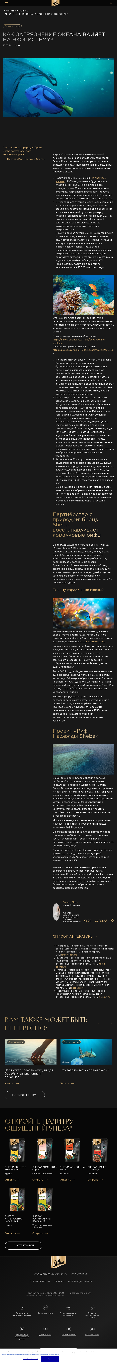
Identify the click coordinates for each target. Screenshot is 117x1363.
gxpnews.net (105, 997)
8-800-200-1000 (54, 1293)
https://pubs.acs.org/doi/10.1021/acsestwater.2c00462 (83, 350)
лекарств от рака (93, 641)
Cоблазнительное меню (50, 1274)
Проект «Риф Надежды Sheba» (26, 159)
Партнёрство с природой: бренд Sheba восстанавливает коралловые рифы (22, 151)
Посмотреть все (25, 1095)
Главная (8, 11)
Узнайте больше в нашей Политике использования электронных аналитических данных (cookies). (30, 1354)
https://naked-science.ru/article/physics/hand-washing (79, 341)
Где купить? (79, 1274)
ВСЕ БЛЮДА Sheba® (80, 1281)
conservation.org (69, 955)
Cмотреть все (23, 1245)
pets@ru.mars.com (80, 1293)
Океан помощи (40, 1281)
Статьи (21, 11)
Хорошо (50, 1359)
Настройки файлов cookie (30, 1359)
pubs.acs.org (77, 988)
